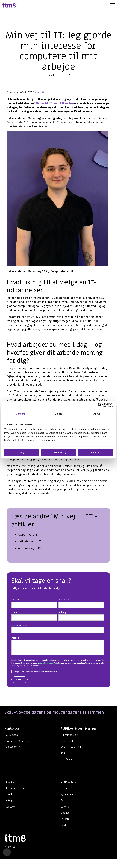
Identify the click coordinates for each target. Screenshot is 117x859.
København (67, 794)
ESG (63, 753)
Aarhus (65, 800)
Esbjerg (65, 806)
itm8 (41, 92)
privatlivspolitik (46, 663)
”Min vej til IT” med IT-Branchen (54, 103)
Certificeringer (68, 759)
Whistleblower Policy (72, 747)
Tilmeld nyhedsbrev (16, 788)
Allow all (95, 452)
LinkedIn (9, 794)
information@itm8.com (17, 741)
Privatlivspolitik (69, 734)
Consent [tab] (20, 413)
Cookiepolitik (68, 741)
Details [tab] (58, 413)
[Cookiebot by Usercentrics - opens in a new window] (100, 405)
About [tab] (96, 413)
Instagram (10, 800)
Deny (21, 452)
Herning (65, 788)
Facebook (10, 806)
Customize (56, 452)
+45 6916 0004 (12, 734)
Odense (65, 812)
